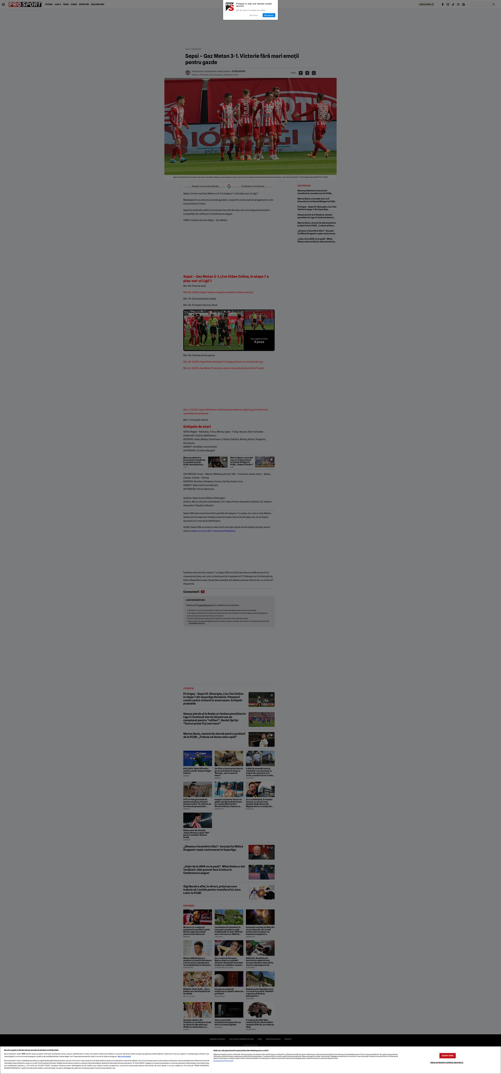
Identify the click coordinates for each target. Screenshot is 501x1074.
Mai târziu (254, 15)
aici (25, 1065)
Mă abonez (269, 15)
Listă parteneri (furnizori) (223, 1061)
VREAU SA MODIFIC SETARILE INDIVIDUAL (446, 1063)
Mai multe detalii (124, 1056)
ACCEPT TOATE (448, 1056)
